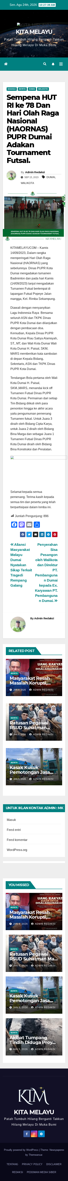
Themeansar (35, 1154)
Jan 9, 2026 (20, 924)
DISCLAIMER (53, 1164)
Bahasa (12, 89)
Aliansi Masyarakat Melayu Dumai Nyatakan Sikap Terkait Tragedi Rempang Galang (21, 565)
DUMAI (50, 177)
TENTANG (12, 1164)
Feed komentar (17, 839)
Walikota (43, 89)
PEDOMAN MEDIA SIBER (41, 1172)
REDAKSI (17, 1172)
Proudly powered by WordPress (21, 1149)
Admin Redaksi (35, 172)
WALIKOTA (27, 183)
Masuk (11, 819)
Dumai (32, 89)
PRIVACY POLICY (32, 1164)
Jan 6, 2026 (20, 965)
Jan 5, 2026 (20, 1007)
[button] (44, 64)
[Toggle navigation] (61, 64)
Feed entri (14, 829)
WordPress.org (17, 849)
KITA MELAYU (34, 31)
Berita (22, 89)
